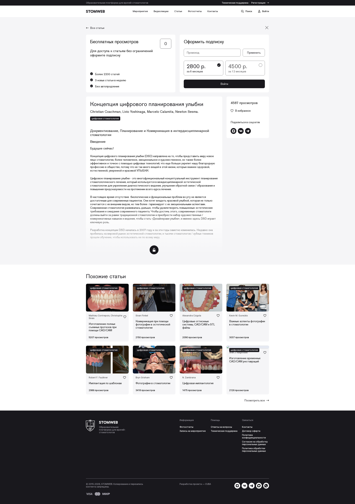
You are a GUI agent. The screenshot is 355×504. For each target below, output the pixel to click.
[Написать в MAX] (259, 486)
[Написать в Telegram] (248, 131)
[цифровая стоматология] (247, 347)
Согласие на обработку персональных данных (255, 443)
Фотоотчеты (195, 11)
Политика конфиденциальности (254, 436)
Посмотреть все (254, 400)
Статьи (178, 11)
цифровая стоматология (105, 118)
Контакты (212, 11)
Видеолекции (161, 11)
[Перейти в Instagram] (233, 131)
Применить (254, 52)
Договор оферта (251, 431)
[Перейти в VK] (241, 131)
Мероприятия (140, 11)
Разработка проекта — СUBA (195, 484)
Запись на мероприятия (193, 431)
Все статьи (97, 28)
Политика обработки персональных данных (254, 449)
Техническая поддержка (235, 3)
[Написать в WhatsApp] (266, 486)
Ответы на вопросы (221, 427)
